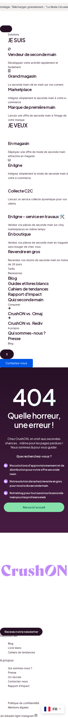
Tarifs (11, 268)
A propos (13, 328)
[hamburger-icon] (6, 28)
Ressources (15, 273)
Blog (10, 343)
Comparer (14, 304)
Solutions (13, 34)
